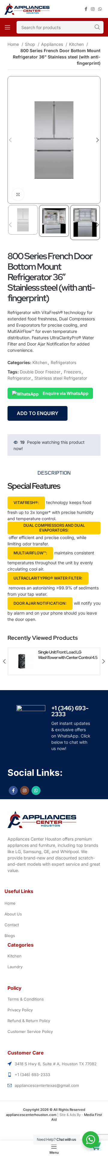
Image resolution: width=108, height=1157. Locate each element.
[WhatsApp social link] (100, 9)
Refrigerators (63, 362)
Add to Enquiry (37, 413)
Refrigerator (19, 378)
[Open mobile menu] (8, 27)
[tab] (54, 473)
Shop (30, 44)
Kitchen (77, 44)
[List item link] (54, 903)
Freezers (72, 371)
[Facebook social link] (86, 9)
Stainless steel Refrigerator (60, 378)
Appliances (52, 44)
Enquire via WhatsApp (65, 393)
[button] (26, 503)
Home (14, 44)
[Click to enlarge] (18, 194)
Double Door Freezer (40, 371)
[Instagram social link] (92, 9)
